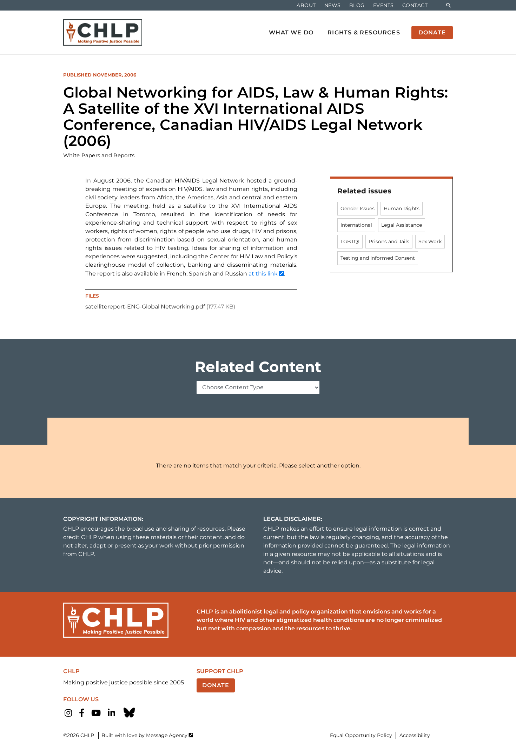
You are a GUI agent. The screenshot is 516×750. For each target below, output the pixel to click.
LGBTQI (349, 241)
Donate (215, 685)
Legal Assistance (401, 225)
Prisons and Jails (389, 241)
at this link (263, 273)
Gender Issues (357, 208)
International (356, 225)
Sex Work (430, 241)
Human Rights (401, 208)
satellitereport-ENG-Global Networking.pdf (145, 306)
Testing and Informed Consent (377, 258)
